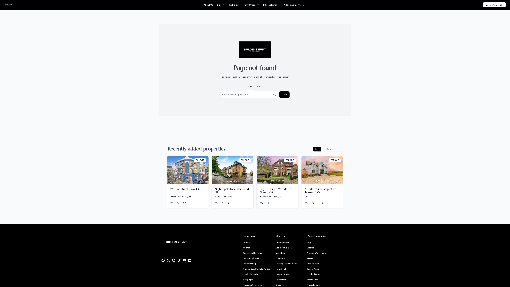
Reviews (310, 258)
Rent (259, 86)
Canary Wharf (282, 242)
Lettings (233, 4)
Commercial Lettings (252, 253)
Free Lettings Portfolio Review (257, 269)
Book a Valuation (494, 4)
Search (284, 94)
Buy (250, 86)
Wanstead (280, 253)
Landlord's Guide (250, 274)
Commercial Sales (251, 258)
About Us (247, 242)
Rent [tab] (329, 149)
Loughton (280, 258)
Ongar (279, 285)
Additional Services (294, 4)
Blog (309, 242)
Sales (220, 4)
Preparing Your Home (252, 285)
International (270, 4)
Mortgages (248, 279)
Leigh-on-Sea (282, 274)
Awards (246, 247)
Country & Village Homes (287, 263)
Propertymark (313, 285)
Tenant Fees (312, 279)
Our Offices (250, 4)
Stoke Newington (284, 247)
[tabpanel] (255, 183)
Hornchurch (281, 269)
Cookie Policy (313, 269)
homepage (241, 76)
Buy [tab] (317, 149)
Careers (310, 247)
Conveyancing (249, 263)
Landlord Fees (313, 274)
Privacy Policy (313, 263)
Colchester (281, 279)
